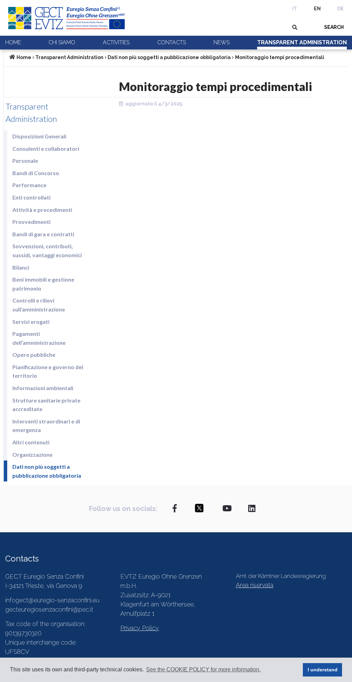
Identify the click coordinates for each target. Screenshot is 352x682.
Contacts (171, 42)
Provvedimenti (31, 221)
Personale (25, 160)
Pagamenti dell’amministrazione (39, 338)
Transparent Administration (302, 42)
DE (340, 8)
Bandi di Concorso (35, 173)
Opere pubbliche (33, 354)
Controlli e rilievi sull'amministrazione (38, 304)
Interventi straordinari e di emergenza (46, 425)
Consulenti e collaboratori (45, 148)
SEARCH (334, 27)
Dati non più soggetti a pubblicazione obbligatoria (169, 57)
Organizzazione (32, 454)
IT (294, 8)
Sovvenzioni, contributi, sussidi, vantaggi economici (47, 250)
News (221, 42)
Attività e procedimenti (42, 209)
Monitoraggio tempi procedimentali (279, 57)
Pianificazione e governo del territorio (47, 371)
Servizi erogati (31, 321)
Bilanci (20, 267)
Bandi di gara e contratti (43, 234)
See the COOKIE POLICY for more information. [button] (203, 669)
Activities (116, 42)
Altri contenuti (31, 442)
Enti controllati (31, 197)
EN (317, 8)
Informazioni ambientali (42, 388)
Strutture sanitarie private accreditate (46, 404)
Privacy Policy (139, 628)
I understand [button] (323, 669)
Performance (29, 185)
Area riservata (254, 585)
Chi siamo (61, 42)
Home (13, 42)
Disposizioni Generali (39, 136)
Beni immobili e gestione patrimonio (43, 284)
